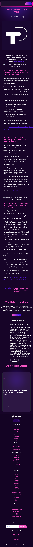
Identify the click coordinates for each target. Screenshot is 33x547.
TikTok (16, 431)
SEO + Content (16, 461)
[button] (17, 3)
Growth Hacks (13, 16)
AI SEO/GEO (16, 511)
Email (16, 518)
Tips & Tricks (20, 16)
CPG (16, 490)
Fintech (17, 476)
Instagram (16, 429)
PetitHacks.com (14, 190)
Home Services (16, 492)
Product (16, 488)
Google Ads (16, 446)
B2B (16, 487)
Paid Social (16, 425)
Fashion (16, 483)
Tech (16, 478)
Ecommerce (16, 449)
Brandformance (16, 516)
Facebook (16, 428)
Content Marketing (16, 509)
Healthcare (16, 480)
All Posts (14, 360)
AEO (16, 513)
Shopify (16, 482)
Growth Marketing (16, 378)
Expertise (17, 471)
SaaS (16, 475)
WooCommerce (16, 494)
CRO (16, 515)
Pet (16, 495)
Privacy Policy (16, 534)
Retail (16, 499)
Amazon (16, 448)
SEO (16, 508)
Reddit (16, 440)
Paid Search (16, 443)
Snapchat (16, 436)
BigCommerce (16, 497)
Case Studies (16, 452)
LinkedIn (16, 435)
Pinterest (16, 438)
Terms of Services (16, 539)
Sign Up (8, 288)
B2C (16, 501)
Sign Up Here (19, 61)
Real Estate (17, 485)
